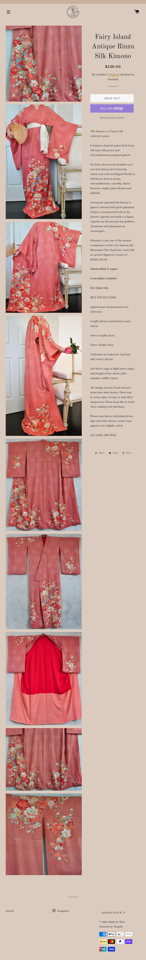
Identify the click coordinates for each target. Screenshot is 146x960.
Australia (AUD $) (111, 912)
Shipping (113, 74)
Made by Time (116, 922)
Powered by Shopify (111, 926)
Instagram (62, 911)
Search (10, 911)
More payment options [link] (112, 117)
